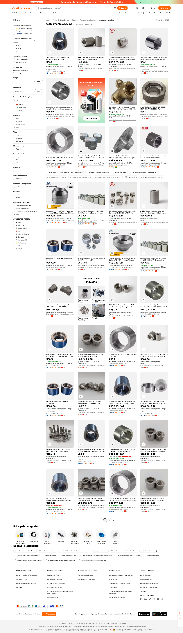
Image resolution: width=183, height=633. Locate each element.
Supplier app (84, 614)
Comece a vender (146, 579)
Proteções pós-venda (54, 587)
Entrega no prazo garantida (56, 583)
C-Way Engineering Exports (118, 165)
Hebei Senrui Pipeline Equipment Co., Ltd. (60, 220)
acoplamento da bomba (48, 551)
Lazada (91, 623)
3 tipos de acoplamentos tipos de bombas (93, 560)
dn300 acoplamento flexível (57, 177)
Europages (122, 623)
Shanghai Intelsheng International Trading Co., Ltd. (123, 120)
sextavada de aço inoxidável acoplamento (29, 560)
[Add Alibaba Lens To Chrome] (49, 614)
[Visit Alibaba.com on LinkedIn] (145, 599)
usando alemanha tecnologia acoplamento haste (97, 555)
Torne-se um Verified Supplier (149, 587)
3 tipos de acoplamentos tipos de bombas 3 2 (61, 560)
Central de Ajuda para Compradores (121, 575)
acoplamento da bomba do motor (153, 177)
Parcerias (143, 591)
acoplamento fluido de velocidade (72, 172)
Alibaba (48, 20)
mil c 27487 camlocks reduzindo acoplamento (75, 551)
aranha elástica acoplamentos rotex (28, 555)
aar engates (52, 172)
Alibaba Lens (28, 614)
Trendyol (114, 623)
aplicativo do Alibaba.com (126, 614)
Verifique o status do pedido (149, 583)
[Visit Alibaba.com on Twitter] (149, 599)
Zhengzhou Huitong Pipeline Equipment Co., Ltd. (123, 68)
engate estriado (132, 177)
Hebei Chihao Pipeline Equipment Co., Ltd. (91, 165)
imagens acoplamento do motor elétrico (109, 177)
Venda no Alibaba (145, 575)
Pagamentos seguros (54, 575)
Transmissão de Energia (61, 20)
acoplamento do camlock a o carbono (129, 555)
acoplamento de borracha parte (81, 177)
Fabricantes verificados (86, 575)
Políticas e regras (52, 597)
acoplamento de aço (101, 551)
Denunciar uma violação (117, 597)
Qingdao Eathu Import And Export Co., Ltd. (60, 116)
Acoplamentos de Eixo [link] (106, 20)
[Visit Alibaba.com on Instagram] (154, 599)
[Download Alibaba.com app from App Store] (144, 614)
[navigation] (28, 270)
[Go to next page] (113, 520)
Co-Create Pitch (21, 579)
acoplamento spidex (153, 555)
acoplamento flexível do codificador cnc (144, 172)
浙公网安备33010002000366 (126, 630)
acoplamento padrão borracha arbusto (125, 551)
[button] (115, 8)
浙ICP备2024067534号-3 (145, 630)
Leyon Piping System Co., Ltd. (150, 165)
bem (38, 82)
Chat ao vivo (113, 579)
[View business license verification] (111, 630)
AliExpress (61, 623)
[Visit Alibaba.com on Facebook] (141, 599)
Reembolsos (113, 587)
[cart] (143, 8)
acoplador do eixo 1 (120, 172)
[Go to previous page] (101, 520)
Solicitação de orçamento (86, 579)
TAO (108, 623)
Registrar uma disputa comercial (119, 583)
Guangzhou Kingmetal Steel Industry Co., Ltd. (154, 116)
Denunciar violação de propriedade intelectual (120, 592)
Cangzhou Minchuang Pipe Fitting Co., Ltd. (91, 68)
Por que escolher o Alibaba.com (26, 575)
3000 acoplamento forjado (151, 551)
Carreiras (19, 587)
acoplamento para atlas (69, 555)
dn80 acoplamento (50, 555)
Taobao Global (100, 623)
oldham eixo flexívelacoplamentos (99, 172)
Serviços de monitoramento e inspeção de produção (60, 592)
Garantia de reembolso (54, 579)
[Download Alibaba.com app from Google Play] (159, 614)
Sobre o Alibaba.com (23, 570)
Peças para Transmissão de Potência (84, 20)
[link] (180, 613)
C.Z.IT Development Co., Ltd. (55, 71)
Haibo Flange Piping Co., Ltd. (55, 165)
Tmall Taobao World (81, 623)
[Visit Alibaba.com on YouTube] (158, 599)
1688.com (70, 623)
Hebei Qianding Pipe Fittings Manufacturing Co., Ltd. (154, 71)
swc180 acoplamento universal (26, 551)
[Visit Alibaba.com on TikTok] (162, 599)
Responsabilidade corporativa (26, 583)
